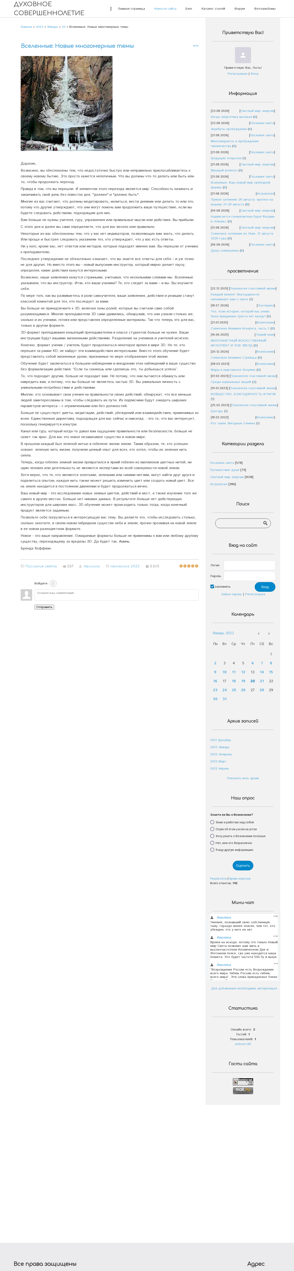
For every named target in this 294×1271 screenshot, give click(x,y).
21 (262, 681)
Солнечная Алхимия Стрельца (234, 357)
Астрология (265, 193)
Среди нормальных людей (231, 382)
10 (225, 672)
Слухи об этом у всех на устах (236, 829)
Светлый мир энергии (257, 111)
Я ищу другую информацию (234, 849)
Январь (52, 27)
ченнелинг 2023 (125, 566)
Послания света (41, 566)
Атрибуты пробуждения (229, 129)
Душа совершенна (225, 250)
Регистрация (237, 73)
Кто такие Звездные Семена (233, 423)
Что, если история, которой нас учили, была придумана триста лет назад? (240, 314)
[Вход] (53, 583)
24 (224, 690)
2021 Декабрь (220, 740)
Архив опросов (240, 878)
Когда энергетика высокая (231, 117)
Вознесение (265, 322)
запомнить (223, 586)
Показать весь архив (243, 778)
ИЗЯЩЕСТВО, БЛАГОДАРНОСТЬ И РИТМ (243, 394)
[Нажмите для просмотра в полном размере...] (69, 151)
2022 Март (218, 761)
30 (215, 699)
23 (215, 690)
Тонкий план (265, 334)
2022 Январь (219, 747)
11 (234, 672)
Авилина (92, 566)
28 (262, 690)
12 (243, 672)
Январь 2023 (223, 633)
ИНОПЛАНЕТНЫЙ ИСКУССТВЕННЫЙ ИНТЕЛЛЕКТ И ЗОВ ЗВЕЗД (238, 343)
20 (63, 27)
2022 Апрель (219, 768)
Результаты (218, 878)
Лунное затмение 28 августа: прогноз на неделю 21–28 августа (242, 202)
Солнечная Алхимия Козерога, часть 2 (240, 328)
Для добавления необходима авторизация (244, 988)
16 (215, 681)
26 (243, 690)
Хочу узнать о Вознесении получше (240, 836)
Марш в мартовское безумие (233, 370)
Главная (26, 27)
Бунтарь (217, 411)
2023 (39, 27)
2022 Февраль (221, 754)
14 (262, 672)
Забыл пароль (231, 594)
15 (271, 672)
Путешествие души (224, 470)
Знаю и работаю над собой (235, 822)
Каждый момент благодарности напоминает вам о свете (235, 297)
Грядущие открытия (226, 158)
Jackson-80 (243, 1044)
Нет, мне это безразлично (234, 842)
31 (225, 699)
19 (243, 681)
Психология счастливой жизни (253, 288)
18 (234, 681)
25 (234, 690)
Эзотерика (266, 305)
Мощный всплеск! (224, 170)
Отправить (44, 607)
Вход (254, 73)
